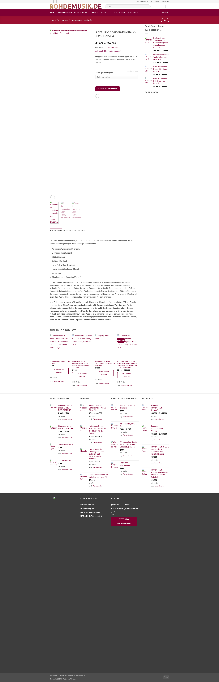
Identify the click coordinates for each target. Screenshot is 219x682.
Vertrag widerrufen (124, 521)
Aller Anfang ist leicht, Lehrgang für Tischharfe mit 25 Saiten (105, 363)
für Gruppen (119, 13)
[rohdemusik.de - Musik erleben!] (76, 6)
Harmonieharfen (65, 13)
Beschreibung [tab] (56, 230)
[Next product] (162, 20)
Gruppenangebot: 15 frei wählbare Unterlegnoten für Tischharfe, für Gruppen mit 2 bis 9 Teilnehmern (127, 364)
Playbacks (106, 13)
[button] (158, 6)
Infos (52, 13)
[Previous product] (167, 20)
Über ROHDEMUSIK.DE (144, 2)
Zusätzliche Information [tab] (74, 230)
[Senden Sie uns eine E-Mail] (51, 1)
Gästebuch (133, 13)
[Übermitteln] (148, 6)
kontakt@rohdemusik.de (127, 509)
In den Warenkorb (107, 89)
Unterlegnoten (80, 13)
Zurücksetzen (133, 71)
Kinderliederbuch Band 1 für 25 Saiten (60, 362)
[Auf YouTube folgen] (55, 1)
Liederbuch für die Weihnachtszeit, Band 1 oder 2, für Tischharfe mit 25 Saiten (81, 364)
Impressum (165, 2)
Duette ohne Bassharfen (82, 20)
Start (52, 20)
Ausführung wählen (59, 371)
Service (156, 2)
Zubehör (94, 13)
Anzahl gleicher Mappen (104, 73)
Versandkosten (112, 47)
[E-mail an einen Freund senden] (97, 96)
